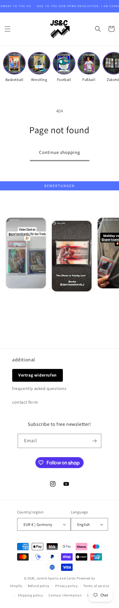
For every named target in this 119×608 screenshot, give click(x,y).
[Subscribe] (94, 441)
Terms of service (96, 586)
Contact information (65, 595)
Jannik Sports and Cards (56, 578)
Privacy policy (66, 586)
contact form (25, 402)
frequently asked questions (39, 388)
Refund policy (38, 586)
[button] (7, 29)
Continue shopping (59, 152)
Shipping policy (30, 595)
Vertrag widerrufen (37, 375)
